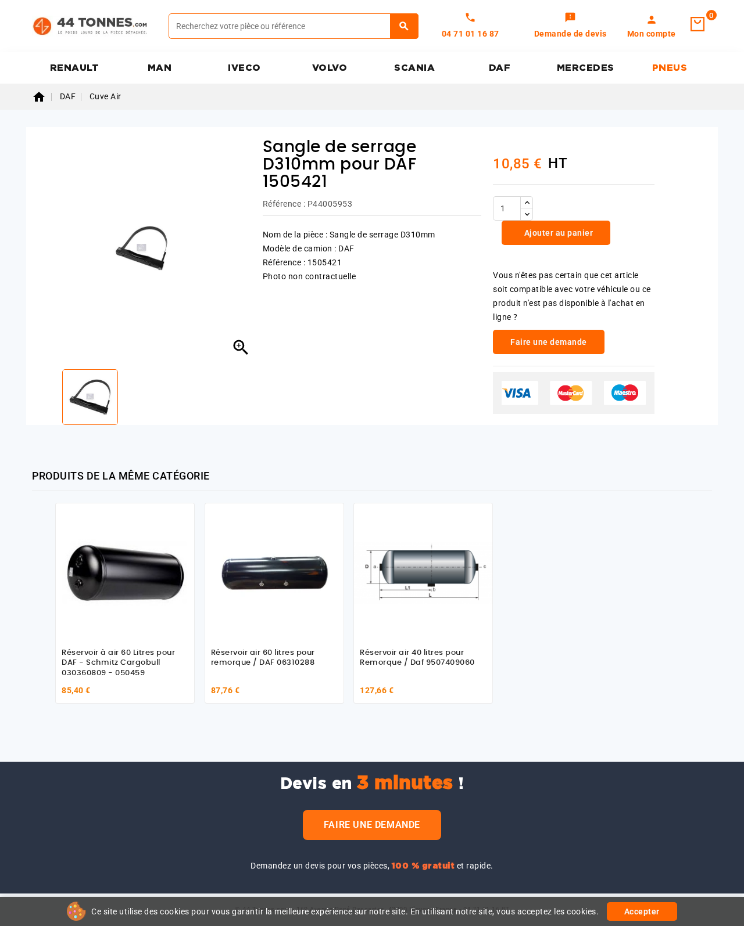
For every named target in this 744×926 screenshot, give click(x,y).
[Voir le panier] (697, 24)
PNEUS (670, 68)
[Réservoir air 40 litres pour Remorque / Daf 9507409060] (423, 572)
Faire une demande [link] (548, 342)
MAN (160, 68)
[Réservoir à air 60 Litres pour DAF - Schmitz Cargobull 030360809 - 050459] (125, 572)
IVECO (244, 68)
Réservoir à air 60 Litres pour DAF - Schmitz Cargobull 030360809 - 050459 (118, 663)
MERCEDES (585, 68)
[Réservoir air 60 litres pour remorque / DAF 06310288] (274, 572)
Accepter (642, 911)
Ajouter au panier (557, 232)
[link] (570, 26)
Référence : (284, 203)
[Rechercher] (404, 26)
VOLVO (330, 68)
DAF (500, 68)
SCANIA (414, 68)
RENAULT (74, 68)
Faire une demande (372, 824)
